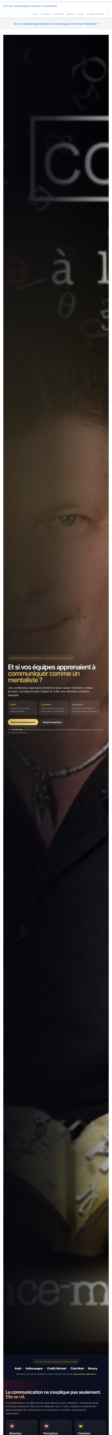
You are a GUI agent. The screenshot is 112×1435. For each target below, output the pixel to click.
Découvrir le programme (52, 722)
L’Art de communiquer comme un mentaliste (30, 6)
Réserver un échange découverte (23, 722)
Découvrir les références (85, 1374)
